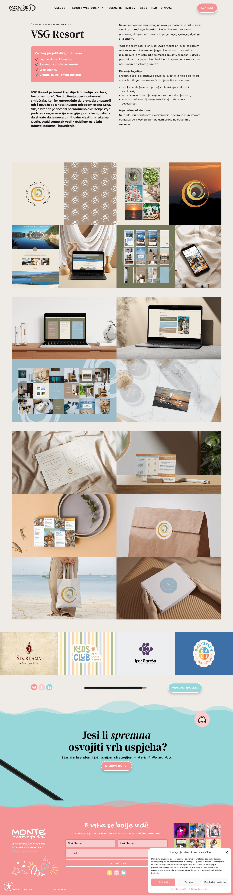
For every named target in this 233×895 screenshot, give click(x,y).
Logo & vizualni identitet (56, 59)
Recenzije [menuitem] (114, 8)
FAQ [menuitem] (154, 8)
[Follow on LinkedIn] (49, 687)
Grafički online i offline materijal (60, 74)
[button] (8, 886)
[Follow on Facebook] (42, 687)
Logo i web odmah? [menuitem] (87, 8)
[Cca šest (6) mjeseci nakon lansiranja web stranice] (181, 846)
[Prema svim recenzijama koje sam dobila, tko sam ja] (213, 846)
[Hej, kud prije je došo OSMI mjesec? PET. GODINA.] (213, 830)
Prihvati (163, 882)
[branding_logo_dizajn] (64, 288)
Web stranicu (48, 69)
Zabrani (189, 882)
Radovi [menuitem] (130, 8)
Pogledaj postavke (215, 882)
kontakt (207, 7)
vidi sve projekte (185, 687)
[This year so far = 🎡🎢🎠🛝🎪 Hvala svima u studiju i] (197, 846)
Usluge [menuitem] (60, 8)
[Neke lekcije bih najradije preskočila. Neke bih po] (181, 830)
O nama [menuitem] (166, 8)
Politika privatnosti (198, 889)
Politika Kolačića (179, 889)
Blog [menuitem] (144, 8)
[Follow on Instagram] (34, 687)
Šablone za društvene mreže (58, 64)
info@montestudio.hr (25, 851)
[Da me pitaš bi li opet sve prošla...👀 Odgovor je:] (197, 830)
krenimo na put (116, 765)
